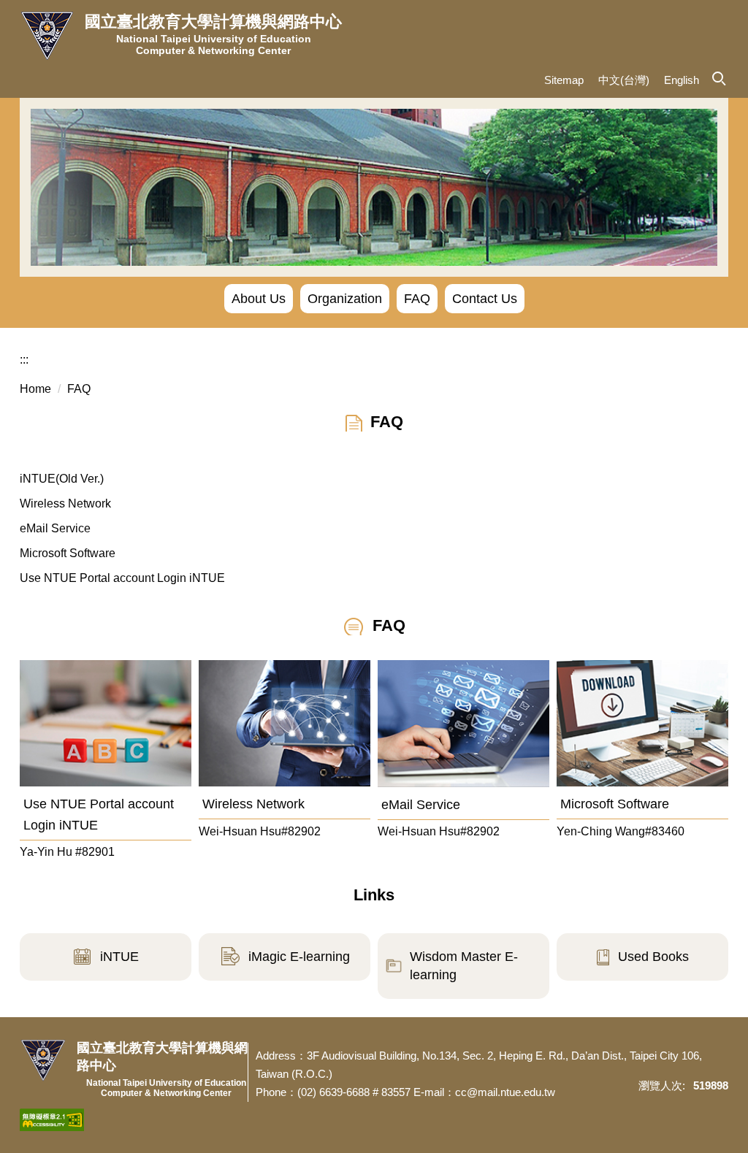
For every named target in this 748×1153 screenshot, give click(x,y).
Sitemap (564, 80)
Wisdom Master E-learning (464, 965)
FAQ (79, 389)
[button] (718, 77)
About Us (259, 298)
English (681, 80)
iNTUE (119, 956)
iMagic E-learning (299, 956)
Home (35, 389)
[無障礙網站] (52, 1118)
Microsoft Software (67, 553)
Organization (345, 298)
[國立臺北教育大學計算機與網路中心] (47, 36)
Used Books (653, 956)
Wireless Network (65, 503)
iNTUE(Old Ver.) (62, 478)
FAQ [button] (417, 298)
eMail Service (55, 528)
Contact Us (484, 298)
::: (24, 359)
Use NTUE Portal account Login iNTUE (122, 578)
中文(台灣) (623, 80)
